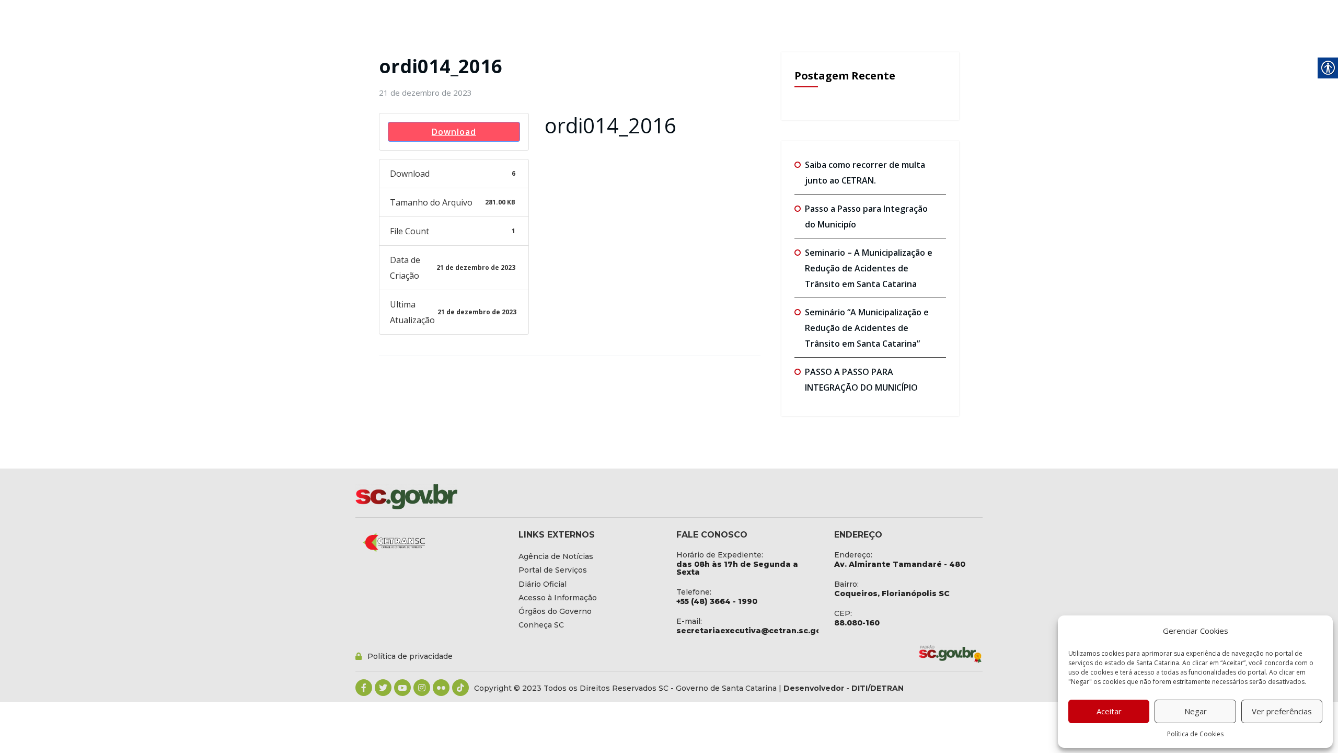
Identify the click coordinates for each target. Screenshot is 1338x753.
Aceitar (1109, 711)
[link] (425, 92)
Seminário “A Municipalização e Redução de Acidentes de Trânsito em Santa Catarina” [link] (867, 327)
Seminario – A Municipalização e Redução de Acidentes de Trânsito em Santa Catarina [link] (868, 268)
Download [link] (454, 132)
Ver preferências (1282, 711)
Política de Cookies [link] (1195, 733)
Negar (1195, 711)
